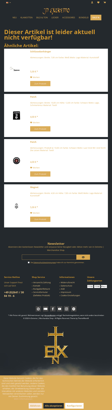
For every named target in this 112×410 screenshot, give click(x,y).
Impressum (66, 292)
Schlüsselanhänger (40, 51)
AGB (63, 289)
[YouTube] (59, 309)
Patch (33, 96)
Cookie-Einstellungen (70, 295)
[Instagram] (66, 309)
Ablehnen (35, 405)
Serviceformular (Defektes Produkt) (41, 294)
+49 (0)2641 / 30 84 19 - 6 (14, 294)
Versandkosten (50, 315)
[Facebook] (53, 309)
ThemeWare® (83, 318)
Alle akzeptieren (53, 405)
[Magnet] (16, 206)
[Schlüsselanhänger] (16, 70)
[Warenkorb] (105, 2)
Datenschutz (66, 285)
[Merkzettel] (98, 2)
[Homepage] (38, 309)
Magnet (34, 187)
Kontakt (36, 285)
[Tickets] (45, 309)
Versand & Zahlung (42, 282)
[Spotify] (73, 309)
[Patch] (16, 115)
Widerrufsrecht (68, 282)
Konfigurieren (74, 405)
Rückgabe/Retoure (41, 289)
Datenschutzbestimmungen (44, 262)
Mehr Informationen (23, 399)
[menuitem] (104, 2)
